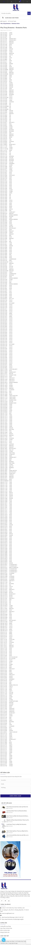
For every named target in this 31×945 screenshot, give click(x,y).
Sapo (16, 943)
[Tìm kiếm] (29, 13)
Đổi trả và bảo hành (5, 930)
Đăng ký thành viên (4, 932)
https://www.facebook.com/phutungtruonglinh (13, 919)
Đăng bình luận (15, 796)
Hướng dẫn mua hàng (5, 926)
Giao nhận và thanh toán (6, 928)
